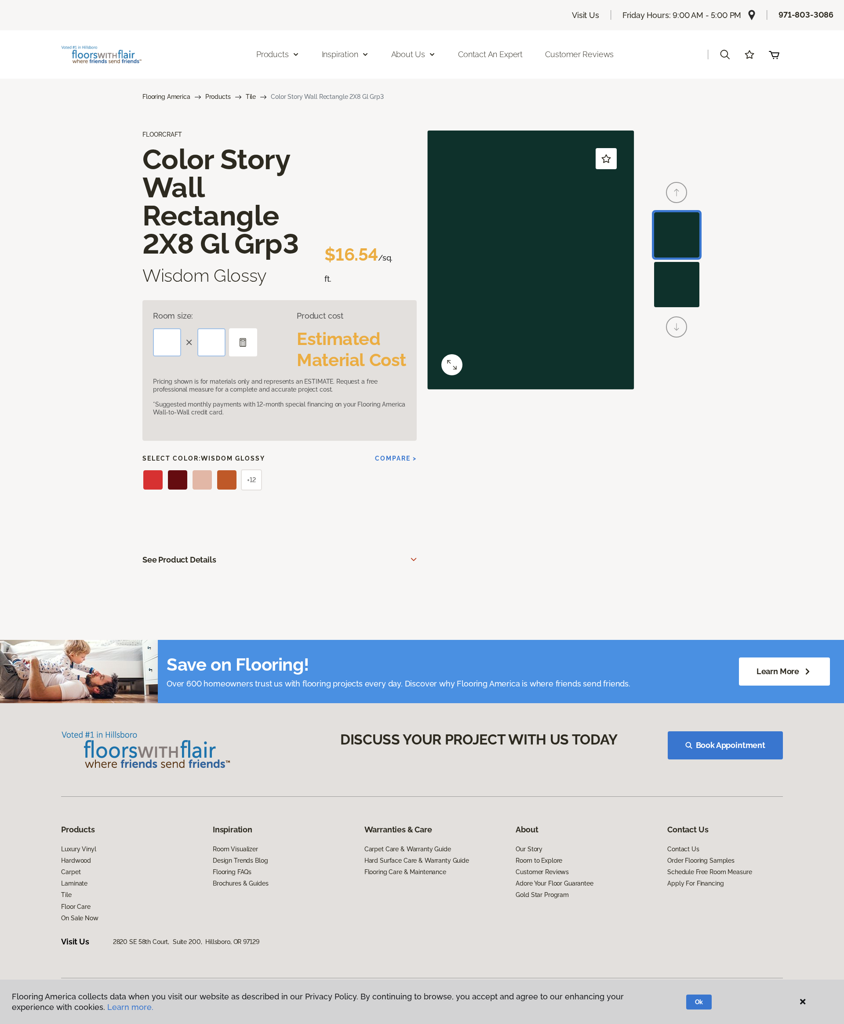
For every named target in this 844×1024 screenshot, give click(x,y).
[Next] (676, 327)
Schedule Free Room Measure (709, 871)
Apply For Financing (695, 883)
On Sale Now (79, 918)
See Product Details (179, 559)
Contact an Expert (490, 54)
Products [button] (272, 54)
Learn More (778, 671)
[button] (725, 54)
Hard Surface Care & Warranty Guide (416, 860)
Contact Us (683, 849)
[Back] (676, 192)
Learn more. (130, 1007)
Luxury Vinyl (78, 849)
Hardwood (76, 860)
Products (218, 96)
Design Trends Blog (240, 860)
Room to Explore (539, 860)
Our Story (529, 849)
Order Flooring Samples (701, 860)
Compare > (396, 458)
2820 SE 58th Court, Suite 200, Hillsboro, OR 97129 (186, 941)
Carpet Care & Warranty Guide (407, 849)
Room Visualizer (235, 849)
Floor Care (76, 906)
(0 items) (774, 54)
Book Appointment (730, 745)
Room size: (173, 315)
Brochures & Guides (240, 883)
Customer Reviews (579, 54)
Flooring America (166, 96)
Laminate (74, 883)
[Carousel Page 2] (677, 284)
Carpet (70, 871)
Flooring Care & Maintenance (405, 871)
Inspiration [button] (340, 54)
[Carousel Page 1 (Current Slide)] (677, 235)
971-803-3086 (806, 14)
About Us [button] (408, 54)
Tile (251, 96)
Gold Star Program (542, 894)
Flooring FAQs (232, 871)
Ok (699, 1002)
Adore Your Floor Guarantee (554, 883)
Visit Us (585, 15)
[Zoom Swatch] (451, 364)
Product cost (320, 315)
